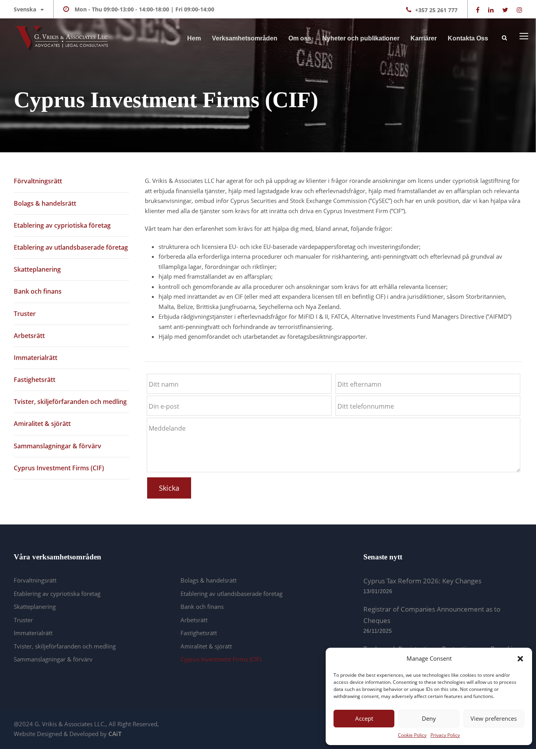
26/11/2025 (377, 631)
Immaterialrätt (35, 357)
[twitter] (505, 9)
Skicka (169, 488)
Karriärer (423, 38)
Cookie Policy (412, 735)
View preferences (493, 718)
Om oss (299, 38)
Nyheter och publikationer (360, 38)
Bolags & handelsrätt (45, 203)
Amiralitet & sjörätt (42, 423)
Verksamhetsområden (244, 38)
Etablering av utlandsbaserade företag (71, 247)
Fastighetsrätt (34, 379)
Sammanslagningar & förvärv (57, 446)
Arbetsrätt (29, 335)
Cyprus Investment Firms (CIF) (59, 468)
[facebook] (477, 9)
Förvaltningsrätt (38, 181)
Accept (364, 718)
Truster (25, 313)
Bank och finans (38, 291)
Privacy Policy (445, 735)
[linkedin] (491, 9)
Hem (194, 38)
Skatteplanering (37, 269)
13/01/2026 (377, 591)
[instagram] (519, 9)
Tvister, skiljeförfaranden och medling (70, 401)
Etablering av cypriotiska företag (62, 225)
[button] (520, 659)
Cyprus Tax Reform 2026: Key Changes (422, 580)
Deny (429, 718)
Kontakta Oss (468, 38)
